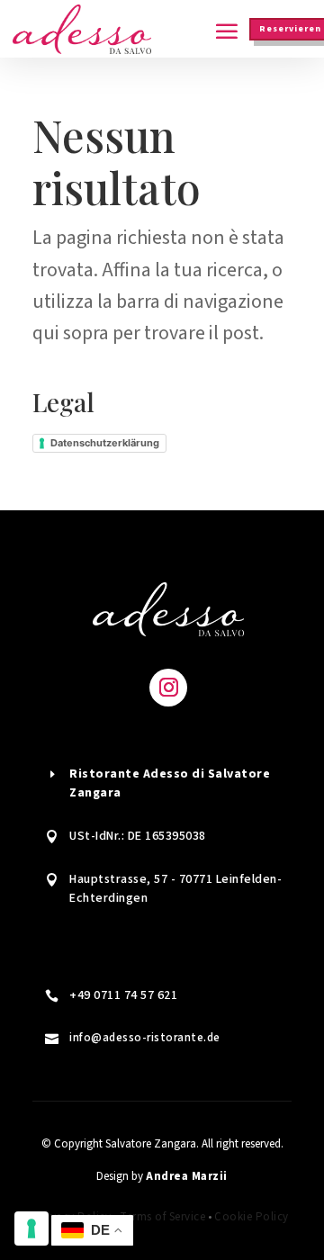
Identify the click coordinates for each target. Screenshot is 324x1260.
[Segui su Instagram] (168, 687)
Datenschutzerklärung (104, 442)
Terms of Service (162, 1217)
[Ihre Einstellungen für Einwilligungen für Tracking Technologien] (31, 1228)
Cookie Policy (251, 1217)
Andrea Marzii (187, 1176)
